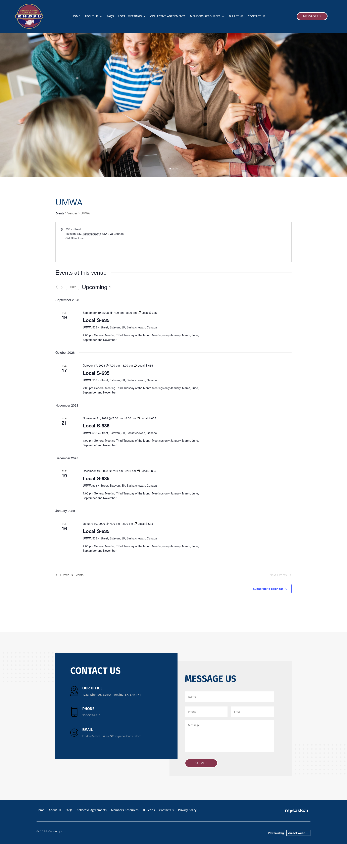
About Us (91, 16)
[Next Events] (62, 287)
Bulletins (236, 16)
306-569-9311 (91, 715)
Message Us (312, 16)
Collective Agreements (168, 16)
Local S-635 (96, 320)
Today (72, 286)
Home (76, 16)
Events (59, 213)
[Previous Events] (56, 287)
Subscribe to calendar (268, 589)
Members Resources (205, 16)
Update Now (68, 115)
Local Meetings (130, 16)
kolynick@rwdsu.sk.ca (127, 736)
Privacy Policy (187, 809)
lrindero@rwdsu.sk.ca (95, 736)
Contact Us (256, 16)
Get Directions (74, 238)
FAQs (110, 16)
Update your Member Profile (140, 97)
